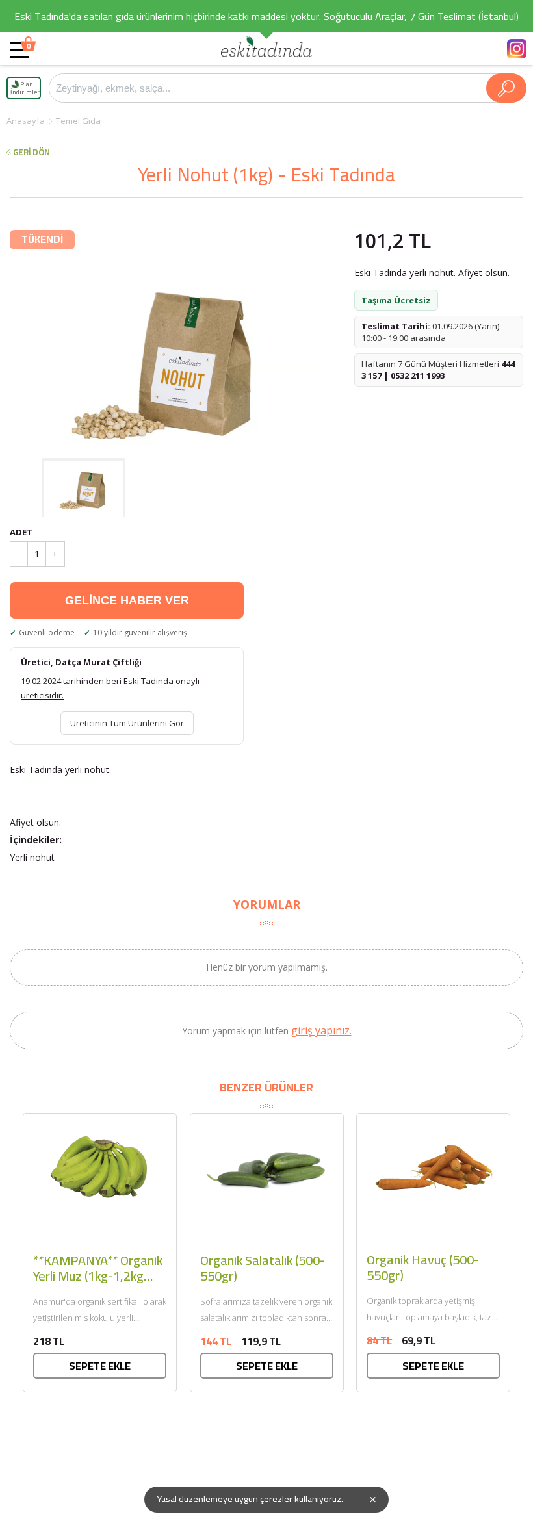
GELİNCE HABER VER (127, 600)
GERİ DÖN (31, 152)
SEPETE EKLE (100, 1365)
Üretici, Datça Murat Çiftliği (81, 662)
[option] (166, 360)
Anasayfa (25, 121)
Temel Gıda (78, 121)
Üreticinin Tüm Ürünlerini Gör (127, 723)
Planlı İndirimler (25, 88)
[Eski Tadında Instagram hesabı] (516, 48)
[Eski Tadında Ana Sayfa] (266, 48)
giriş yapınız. (321, 1030)
